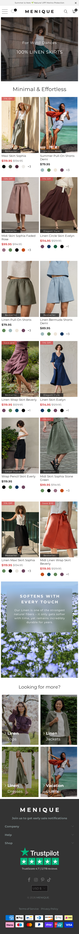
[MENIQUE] (39, 11)
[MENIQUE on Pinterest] (43, 880)
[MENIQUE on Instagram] (36, 880)
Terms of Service (29, 908)
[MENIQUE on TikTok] (49, 880)
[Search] (65, 11)
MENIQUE (42, 897)
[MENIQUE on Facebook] (29, 880)
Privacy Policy (49, 908)
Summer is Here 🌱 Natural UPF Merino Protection (39, 3)
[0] (12, 11)
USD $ (37, 888)
